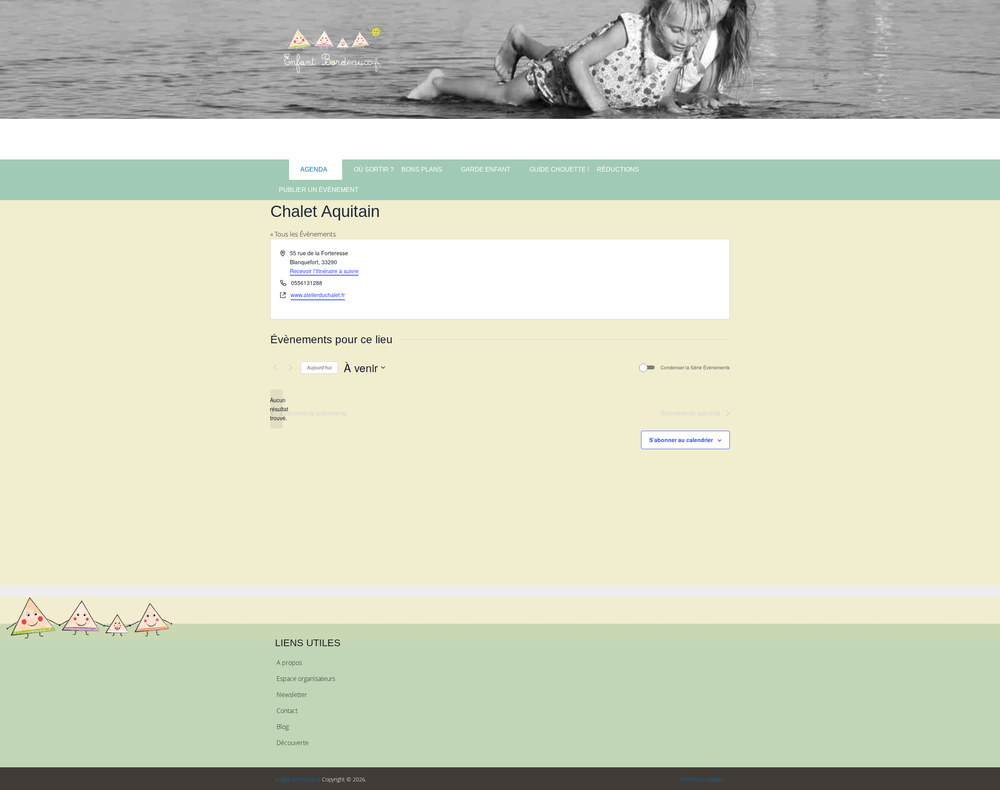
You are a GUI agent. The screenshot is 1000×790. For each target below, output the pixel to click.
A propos (289, 662)
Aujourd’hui (319, 367)
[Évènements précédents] (275, 367)
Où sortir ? (373, 169)
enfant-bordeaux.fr (297, 779)
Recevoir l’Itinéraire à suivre (324, 271)
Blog (283, 726)
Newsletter (292, 694)
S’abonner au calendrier (681, 440)
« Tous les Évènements (303, 233)
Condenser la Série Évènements (695, 367)
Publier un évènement (319, 189)
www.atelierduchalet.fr (318, 295)
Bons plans (422, 169)
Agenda (313, 169)
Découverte (293, 742)
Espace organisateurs (306, 678)
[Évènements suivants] (290, 367)
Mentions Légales (701, 779)
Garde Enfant (486, 169)
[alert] (276, 408)
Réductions (618, 169)
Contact (287, 710)
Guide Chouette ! (559, 169)
